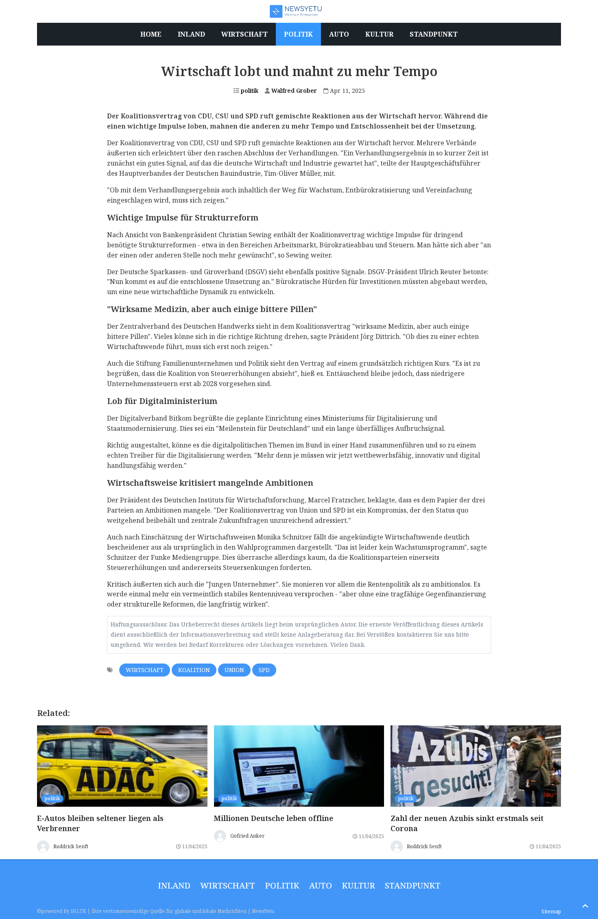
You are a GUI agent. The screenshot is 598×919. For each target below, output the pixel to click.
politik (248, 90)
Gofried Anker (247, 835)
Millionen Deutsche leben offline (273, 818)
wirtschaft (227, 885)
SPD (264, 670)
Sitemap (551, 911)
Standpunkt (413, 885)
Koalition (194, 670)
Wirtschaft (145, 670)
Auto (320, 885)
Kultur (358, 885)
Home (151, 34)
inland (174, 885)
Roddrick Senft (70, 846)
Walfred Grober (293, 90)
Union (234, 670)
